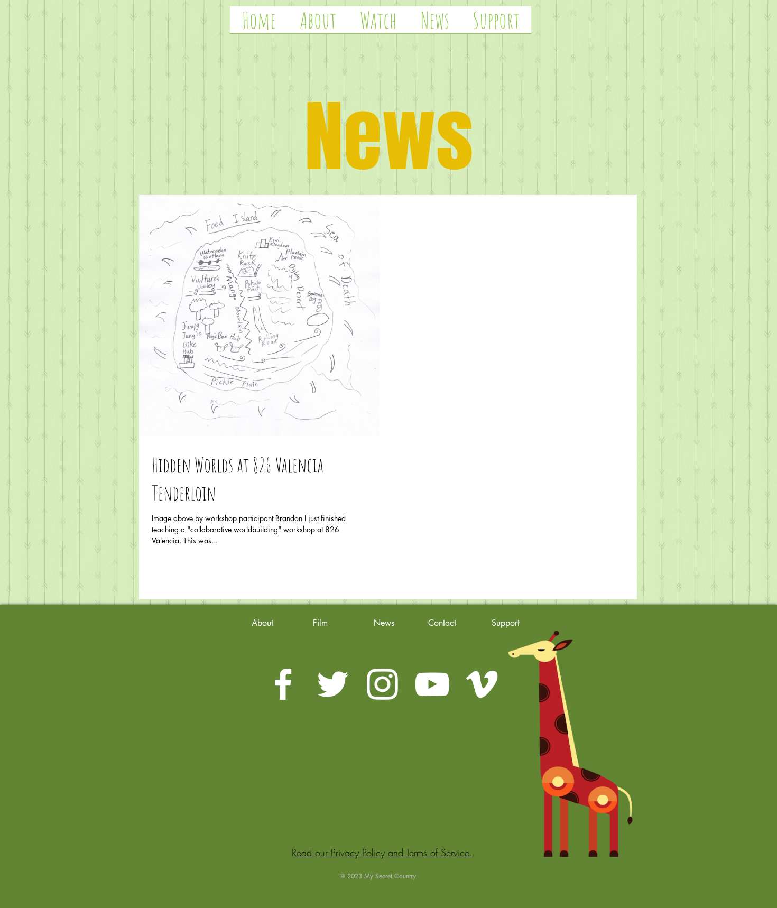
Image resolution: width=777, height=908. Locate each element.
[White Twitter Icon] (333, 684)
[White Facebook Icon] (283, 684)
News (388, 137)
